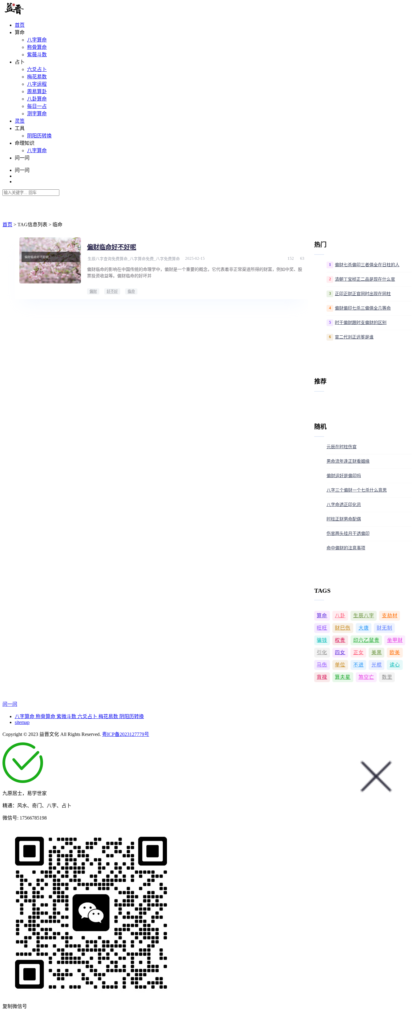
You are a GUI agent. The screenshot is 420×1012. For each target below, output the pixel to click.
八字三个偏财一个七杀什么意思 (357, 490)
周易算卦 (37, 91)
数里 (387, 677)
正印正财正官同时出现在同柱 (363, 293)
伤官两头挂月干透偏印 (348, 533)
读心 (395, 664)
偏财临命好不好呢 (111, 247)
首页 (20, 25)
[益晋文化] (34, 13)
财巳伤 (343, 628)
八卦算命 (37, 98)
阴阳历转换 (39, 135)
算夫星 (343, 677)
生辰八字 (363, 615)
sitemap (22, 722)
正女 (358, 652)
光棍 (376, 664)
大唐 (364, 628)
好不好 (112, 291)
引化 (322, 652)
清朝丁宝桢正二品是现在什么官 (365, 279)
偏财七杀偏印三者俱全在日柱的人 (367, 265)
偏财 (93, 291)
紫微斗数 (67, 716)
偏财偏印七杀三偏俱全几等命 (363, 308)
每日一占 (37, 106)
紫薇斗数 (37, 54)
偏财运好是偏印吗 (344, 475)
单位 (340, 664)
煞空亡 (366, 677)
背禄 (322, 677)
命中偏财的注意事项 (346, 548)
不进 (358, 664)
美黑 (376, 652)
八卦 (340, 615)
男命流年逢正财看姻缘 (348, 461)
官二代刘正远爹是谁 (354, 337)
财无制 (384, 628)
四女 (340, 652)
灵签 (20, 121)
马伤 (322, 664)
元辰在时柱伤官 (342, 447)
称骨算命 (37, 47)
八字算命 (37, 39)
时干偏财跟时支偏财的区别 (360, 322)
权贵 (340, 640)
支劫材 (390, 615)
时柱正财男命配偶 (344, 519)
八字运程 (37, 84)
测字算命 (37, 113)
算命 (322, 615)
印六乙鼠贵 (366, 640)
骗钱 (322, 640)
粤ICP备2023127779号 (125, 734)
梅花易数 (37, 76)
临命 (131, 291)
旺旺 (322, 628)
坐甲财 (395, 640)
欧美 (395, 652)
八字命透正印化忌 (344, 504)
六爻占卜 (37, 69)
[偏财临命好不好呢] (50, 260)
